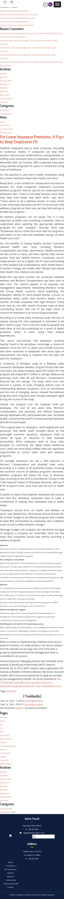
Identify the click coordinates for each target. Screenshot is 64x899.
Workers (11, 691)
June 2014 (4, 102)
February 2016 (5, 98)
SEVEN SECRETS (6, 764)
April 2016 (4, 91)
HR (1, 724)
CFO (1, 728)
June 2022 (4, 77)
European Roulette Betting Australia (14, 22)
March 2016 (4, 95)
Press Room (5, 110)
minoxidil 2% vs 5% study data (12, 48)
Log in (2, 122)
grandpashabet (34, 700)
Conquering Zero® (10, 883)
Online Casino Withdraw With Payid (14, 11)
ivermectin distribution (9, 62)
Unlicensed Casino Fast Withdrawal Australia (17, 18)
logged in (20, 708)
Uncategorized (6, 114)
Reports (3, 742)
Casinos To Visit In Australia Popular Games (17, 25)
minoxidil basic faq (7, 33)
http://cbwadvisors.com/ (49, 686)
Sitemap (3, 717)
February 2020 (5, 81)
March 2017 (4, 84)
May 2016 (3, 88)
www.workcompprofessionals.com (17, 686)
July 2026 (3, 73)
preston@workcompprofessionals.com (32, 682)
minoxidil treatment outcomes (12, 40)
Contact (3, 757)
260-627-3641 (33, 829)
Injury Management (8, 746)
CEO (1, 732)
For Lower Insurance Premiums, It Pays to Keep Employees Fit (32, 139)
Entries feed (5, 125)
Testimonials (5, 753)
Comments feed (6, 129)
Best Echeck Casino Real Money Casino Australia (19, 14)
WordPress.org (6, 132)
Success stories (6, 739)
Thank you (4, 760)
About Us (3, 749)
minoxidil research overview (11, 55)
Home (2, 721)
